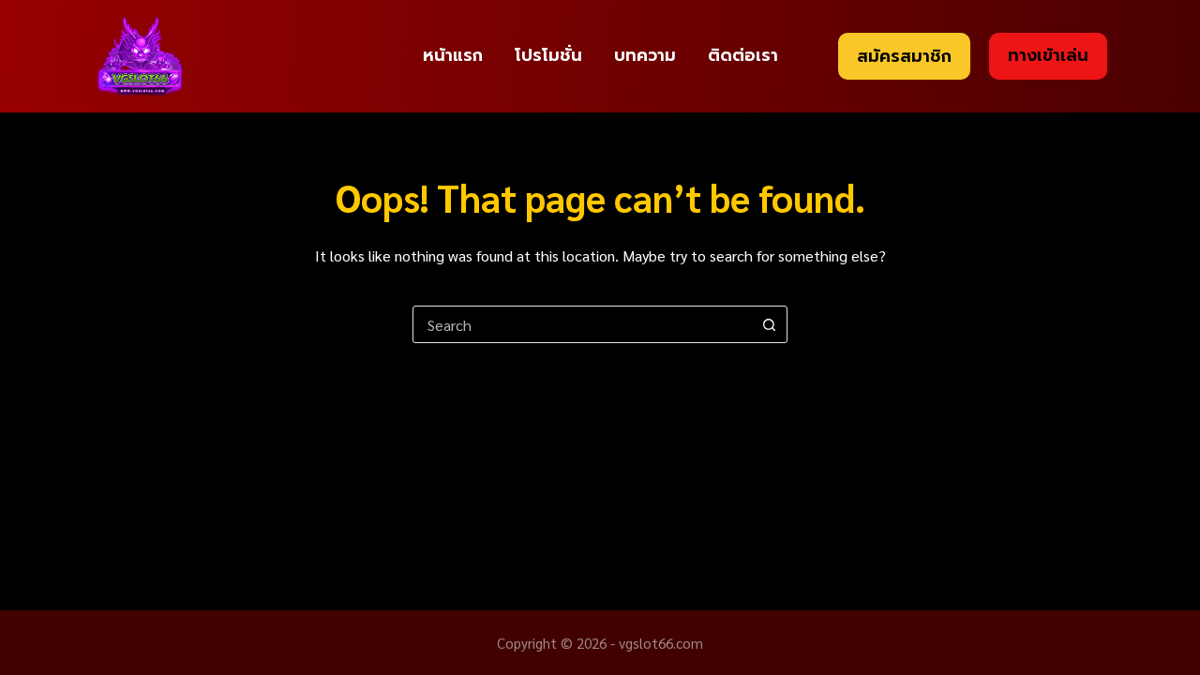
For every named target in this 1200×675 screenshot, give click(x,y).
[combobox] (582, 324)
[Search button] (769, 324)
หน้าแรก (453, 55)
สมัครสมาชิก (904, 56)
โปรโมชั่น (548, 55)
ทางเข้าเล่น (1048, 55)
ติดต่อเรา (743, 55)
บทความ (645, 55)
